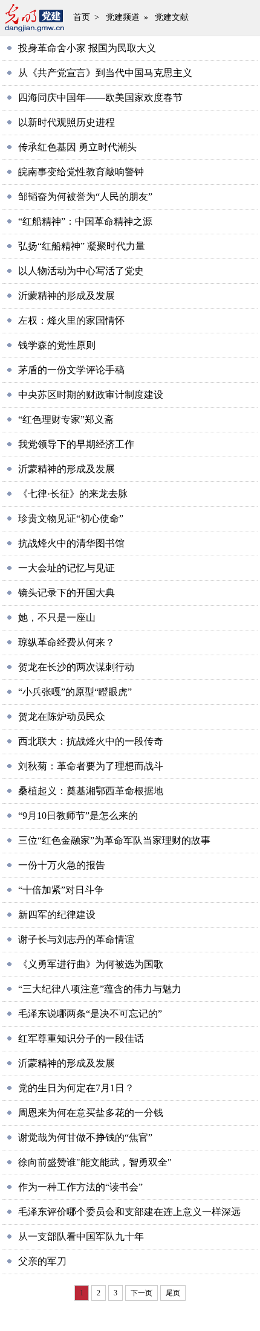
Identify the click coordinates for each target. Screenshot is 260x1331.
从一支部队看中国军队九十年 (81, 1236)
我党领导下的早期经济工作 (76, 444)
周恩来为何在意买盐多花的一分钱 (90, 1113)
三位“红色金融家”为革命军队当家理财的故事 (114, 840)
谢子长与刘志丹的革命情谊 (76, 939)
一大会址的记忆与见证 (66, 568)
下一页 (141, 1293)
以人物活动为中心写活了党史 (81, 271)
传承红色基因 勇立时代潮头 (77, 147)
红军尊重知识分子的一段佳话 (81, 1038)
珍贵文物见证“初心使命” (70, 518)
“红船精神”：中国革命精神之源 (85, 221)
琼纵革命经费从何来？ (66, 642)
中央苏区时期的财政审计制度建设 (90, 395)
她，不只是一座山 (57, 617)
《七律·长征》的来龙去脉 (73, 494)
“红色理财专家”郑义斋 (66, 419)
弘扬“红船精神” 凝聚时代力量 (81, 246)
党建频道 (123, 17)
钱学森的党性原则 (57, 345)
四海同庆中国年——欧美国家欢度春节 (100, 97)
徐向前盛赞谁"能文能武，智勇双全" (95, 1162)
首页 (81, 17)
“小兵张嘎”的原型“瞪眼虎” (75, 692)
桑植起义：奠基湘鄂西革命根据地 (90, 791)
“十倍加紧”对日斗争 (61, 890)
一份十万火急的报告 (61, 865)
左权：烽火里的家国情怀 (71, 320)
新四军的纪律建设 (57, 914)
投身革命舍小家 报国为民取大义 (87, 48)
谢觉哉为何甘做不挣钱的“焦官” (85, 1137)
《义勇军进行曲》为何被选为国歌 (90, 964)
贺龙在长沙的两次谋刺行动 (76, 667)
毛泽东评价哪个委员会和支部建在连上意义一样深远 (129, 1212)
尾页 (173, 1293)
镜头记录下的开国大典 (66, 593)
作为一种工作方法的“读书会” (80, 1187)
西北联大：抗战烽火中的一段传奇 (90, 741)
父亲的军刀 (42, 1261)
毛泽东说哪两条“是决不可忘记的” (90, 1014)
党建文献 (172, 17)
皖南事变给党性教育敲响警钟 (81, 172)
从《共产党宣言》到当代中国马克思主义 (105, 73)
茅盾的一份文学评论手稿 (71, 370)
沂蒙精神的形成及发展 (66, 295)
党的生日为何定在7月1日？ (76, 1088)
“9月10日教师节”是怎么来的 (78, 815)
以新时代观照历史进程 (66, 122)
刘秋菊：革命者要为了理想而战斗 (90, 766)
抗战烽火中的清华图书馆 (71, 543)
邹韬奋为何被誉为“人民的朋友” (85, 196)
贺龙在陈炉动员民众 (61, 716)
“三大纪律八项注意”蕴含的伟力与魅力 (99, 989)
